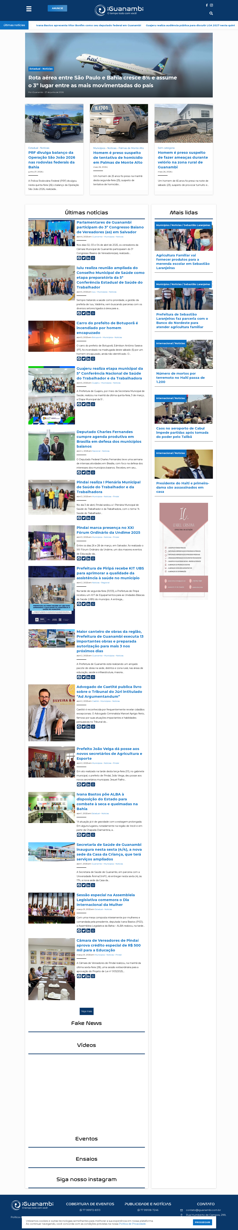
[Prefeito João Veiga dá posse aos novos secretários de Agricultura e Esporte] (51, 761)
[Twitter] (84, 258)
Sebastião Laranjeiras (197, 225)
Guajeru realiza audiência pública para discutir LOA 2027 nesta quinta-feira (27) (138, 25)
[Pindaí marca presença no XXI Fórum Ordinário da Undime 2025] (51, 542)
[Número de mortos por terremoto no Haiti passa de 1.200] (184, 363)
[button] (57, 8)
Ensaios (86, 1159)
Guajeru (96, 383)
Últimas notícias (86, 212)
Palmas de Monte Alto (131, 148)
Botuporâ (96, 337)
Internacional (164, 343)
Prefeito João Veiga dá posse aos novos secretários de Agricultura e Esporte (109, 754)
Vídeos (86, 1045)
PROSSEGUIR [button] (202, 1222)
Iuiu (94, 292)
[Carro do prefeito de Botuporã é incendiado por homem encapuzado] (51, 336)
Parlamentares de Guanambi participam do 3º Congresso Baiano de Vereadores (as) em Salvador (110, 227)
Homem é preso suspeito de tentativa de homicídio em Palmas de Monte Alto (118, 158)
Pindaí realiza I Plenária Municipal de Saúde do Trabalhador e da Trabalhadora (109, 487)
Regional (105, 582)
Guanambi (97, 236)
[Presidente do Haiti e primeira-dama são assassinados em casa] (184, 473)
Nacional (96, 451)
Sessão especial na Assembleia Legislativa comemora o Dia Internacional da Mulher (106, 900)
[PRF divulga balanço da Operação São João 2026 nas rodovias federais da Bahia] (54, 123)
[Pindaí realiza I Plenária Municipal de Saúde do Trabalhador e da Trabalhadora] (51, 497)
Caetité (95, 701)
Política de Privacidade (132, 1223)
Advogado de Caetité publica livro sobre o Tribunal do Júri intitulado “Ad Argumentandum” (109, 692)
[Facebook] (79, 258)
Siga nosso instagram (87, 1179)
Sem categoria (166, 148)
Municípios (99, 148)
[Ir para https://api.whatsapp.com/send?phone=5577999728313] (90, 1208)
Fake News (86, 1023)
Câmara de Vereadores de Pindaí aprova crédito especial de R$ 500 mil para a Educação (109, 945)
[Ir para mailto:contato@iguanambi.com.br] (206, 1205)
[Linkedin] (88, 258)
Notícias (44, 148)
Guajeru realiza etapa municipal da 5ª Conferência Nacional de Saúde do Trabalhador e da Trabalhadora (110, 373)
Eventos (86, 1139)
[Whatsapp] (93, 258)
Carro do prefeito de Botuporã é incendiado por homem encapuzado (107, 328)
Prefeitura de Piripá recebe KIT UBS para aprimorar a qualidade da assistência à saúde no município (110, 573)
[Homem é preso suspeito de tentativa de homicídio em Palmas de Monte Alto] (119, 123)
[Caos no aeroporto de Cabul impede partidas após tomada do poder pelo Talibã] (184, 418)
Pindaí (116, 496)
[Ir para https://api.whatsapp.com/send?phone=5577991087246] (148, 1208)
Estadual (33, 148)
